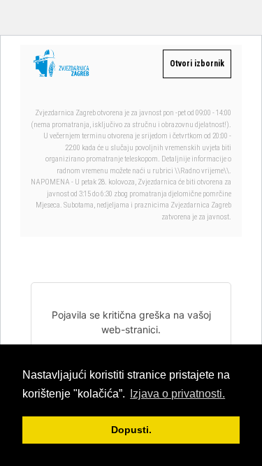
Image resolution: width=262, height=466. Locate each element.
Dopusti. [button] (131, 429)
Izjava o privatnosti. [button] (177, 394)
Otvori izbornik (197, 63)
